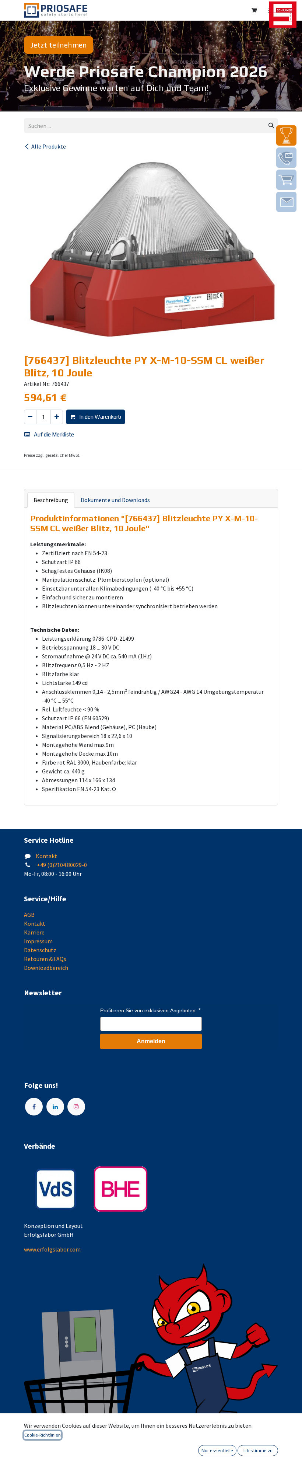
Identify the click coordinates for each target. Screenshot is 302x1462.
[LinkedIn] (55, 1106)
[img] (286, 135)
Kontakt (46, 856)
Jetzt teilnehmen (58, 45)
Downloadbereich (46, 967)
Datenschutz (40, 950)
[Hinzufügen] (56, 417)
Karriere (34, 932)
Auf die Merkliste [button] (53, 434)
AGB (29, 914)
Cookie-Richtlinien (42, 1435)
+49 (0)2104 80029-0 (61, 865)
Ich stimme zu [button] (258, 1450)
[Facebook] (34, 1106)
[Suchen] (271, 125)
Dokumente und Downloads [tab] (115, 500)
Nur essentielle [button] (217, 1450)
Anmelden (151, 1041)
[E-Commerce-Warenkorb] (254, 10)
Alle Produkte (48, 146)
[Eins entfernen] (30, 417)
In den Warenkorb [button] (99, 417)
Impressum (38, 941)
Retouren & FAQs (45, 959)
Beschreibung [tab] (51, 500)
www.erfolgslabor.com (52, 1249)
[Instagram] (76, 1106)
